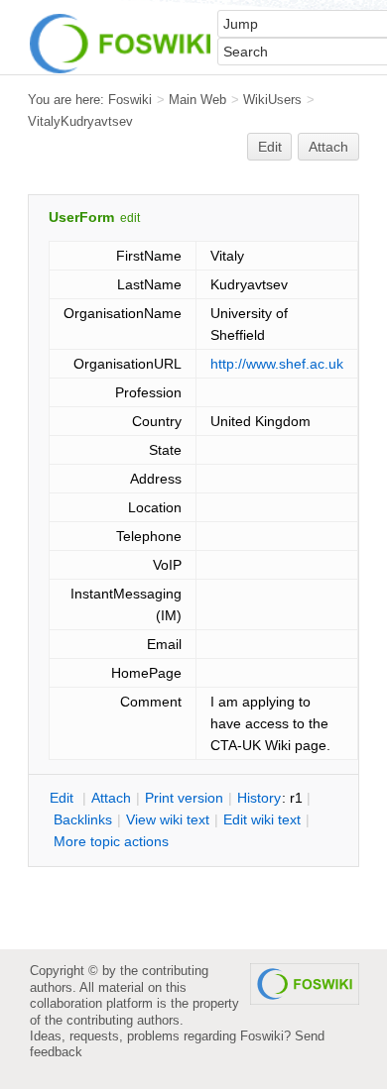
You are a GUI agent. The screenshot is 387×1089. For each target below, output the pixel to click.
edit (130, 218)
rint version (184, 798)
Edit (270, 147)
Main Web (197, 99)
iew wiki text (167, 819)
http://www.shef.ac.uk (276, 364)
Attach (328, 147)
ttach (111, 798)
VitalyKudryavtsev (80, 121)
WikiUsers (272, 99)
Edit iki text (262, 819)
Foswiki (130, 99)
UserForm (81, 217)
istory (259, 798)
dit (63, 798)
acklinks (83, 819)
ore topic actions (111, 841)
